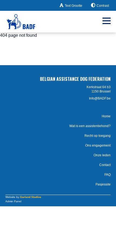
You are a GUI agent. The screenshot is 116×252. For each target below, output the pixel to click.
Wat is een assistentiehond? (90, 126)
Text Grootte (73, 6)
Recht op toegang (97, 136)
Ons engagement (98, 145)
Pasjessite (103, 184)
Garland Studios (30, 196)
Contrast (103, 6)
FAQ (107, 175)
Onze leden (102, 155)
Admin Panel (13, 201)
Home (106, 116)
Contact (105, 165)
